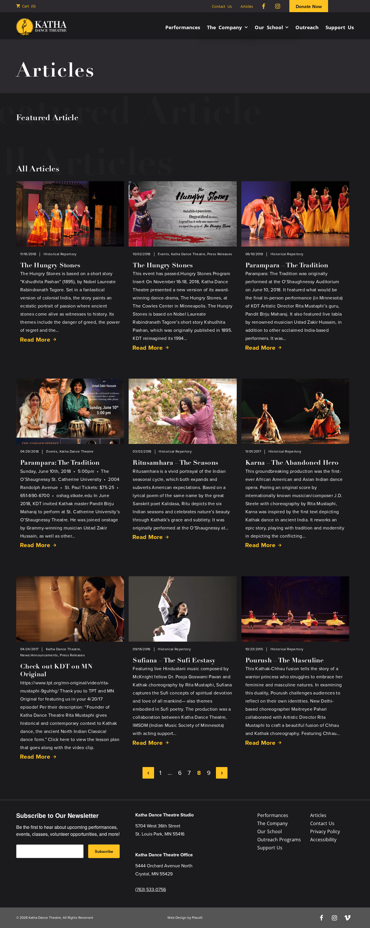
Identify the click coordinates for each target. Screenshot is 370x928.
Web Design (176, 917)
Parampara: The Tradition (60, 463)
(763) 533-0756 (150, 889)
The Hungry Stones (50, 265)
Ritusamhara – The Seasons (175, 463)
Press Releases (219, 254)
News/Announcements (39, 655)
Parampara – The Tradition (286, 265)
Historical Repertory (60, 254)
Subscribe (104, 851)
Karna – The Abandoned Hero (291, 463)
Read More (35, 339)
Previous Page (148, 773)
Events (163, 254)
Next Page (221, 773)
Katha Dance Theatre (188, 254)
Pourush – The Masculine (284, 660)
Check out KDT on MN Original (56, 671)
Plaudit (197, 917)
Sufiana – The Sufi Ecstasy (174, 660)
